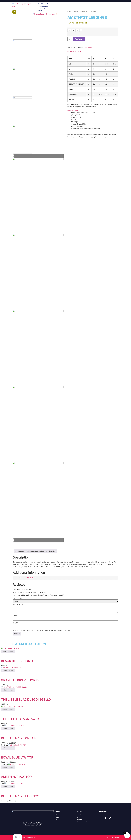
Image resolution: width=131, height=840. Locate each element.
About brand (43, 6)
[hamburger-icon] (107, 3)
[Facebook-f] (105, 818)
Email (15, 623)
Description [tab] (19, 551)
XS (28, 578)
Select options (7, 651)
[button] (92, 51)
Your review (18, 604)
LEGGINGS (88, 47)
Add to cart (79, 39)
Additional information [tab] (35, 551)
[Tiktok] (110, 818)
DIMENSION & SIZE (74, 52)
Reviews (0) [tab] (51, 551)
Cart (40, 11)
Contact (41, 8)
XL (36, 578)
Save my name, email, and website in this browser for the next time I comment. (43, 630)
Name (15, 615)
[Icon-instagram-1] (101, 818)
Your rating (17, 598)
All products (43, 4)
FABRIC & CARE (73, 110)
